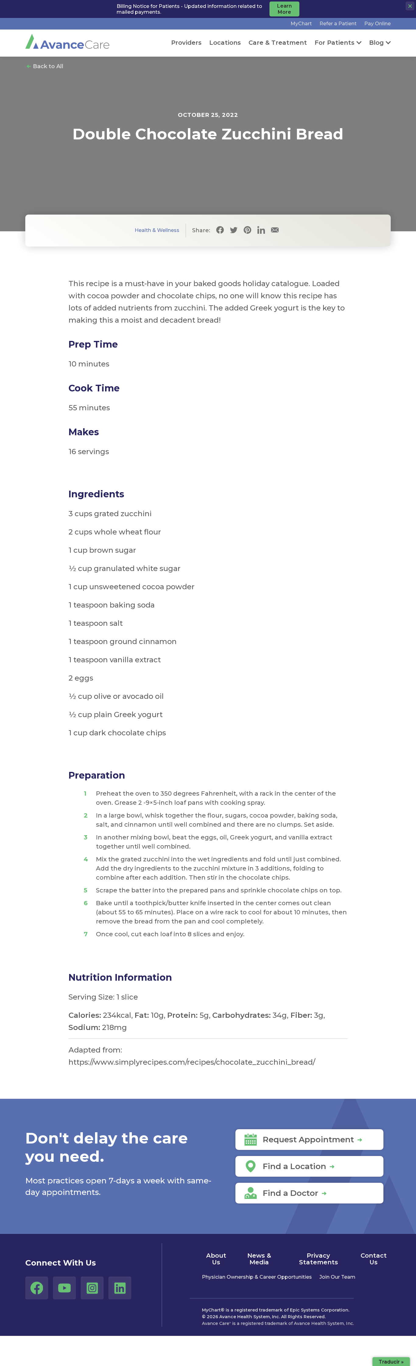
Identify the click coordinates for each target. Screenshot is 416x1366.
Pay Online (377, 23)
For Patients (334, 42)
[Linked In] (261, 230)
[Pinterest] (247, 230)
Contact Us (374, 1259)
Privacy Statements (318, 1259)
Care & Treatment (278, 42)
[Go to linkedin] (119, 1288)
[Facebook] (220, 230)
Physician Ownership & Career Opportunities (257, 1277)
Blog (376, 42)
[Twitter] (234, 230)
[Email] (275, 230)
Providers (186, 42)
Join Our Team (337, 1277)
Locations (225, 42)
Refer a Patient (338, 23)
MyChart (301, 23)
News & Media (259, 1259)
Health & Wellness (157, 230)
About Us (216, 1259)
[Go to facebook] (36, 1288)
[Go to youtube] (64, 1288)
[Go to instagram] (92, 1288)
